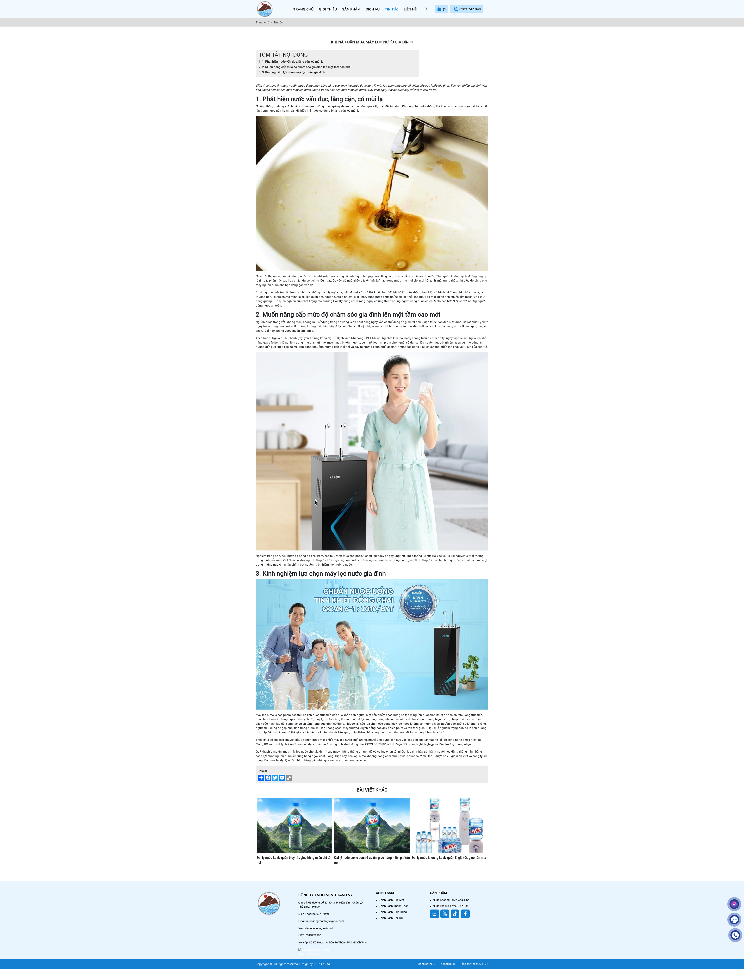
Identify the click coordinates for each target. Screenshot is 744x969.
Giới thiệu (328, 9)
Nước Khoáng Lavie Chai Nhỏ (451, 900)
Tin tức (392, 9)
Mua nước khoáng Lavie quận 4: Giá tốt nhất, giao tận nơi (371, 860)
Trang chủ (303, 9)
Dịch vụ (373, 9)
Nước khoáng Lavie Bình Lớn (450, 906)
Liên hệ (410, 9)
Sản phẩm (351, 9)
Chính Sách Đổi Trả (391, 918)
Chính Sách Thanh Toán (393, 906)
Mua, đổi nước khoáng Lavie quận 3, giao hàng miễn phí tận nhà (447, 860)
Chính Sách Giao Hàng (393, 912)
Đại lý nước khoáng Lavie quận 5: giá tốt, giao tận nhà (294, 857)
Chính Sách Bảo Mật (391, 900)
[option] (294, 835)
